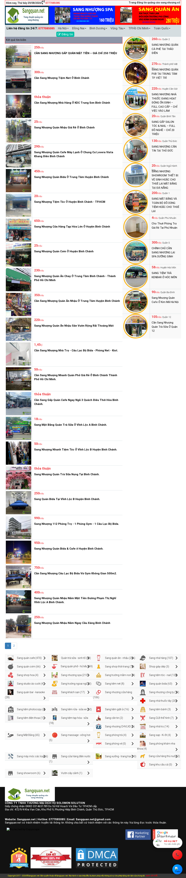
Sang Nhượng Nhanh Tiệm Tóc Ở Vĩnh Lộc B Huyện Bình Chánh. (75, 449)
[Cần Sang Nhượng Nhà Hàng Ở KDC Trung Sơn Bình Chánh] (18, 106)
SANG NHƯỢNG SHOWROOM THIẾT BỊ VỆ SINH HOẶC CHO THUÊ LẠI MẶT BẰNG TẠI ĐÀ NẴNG (165, 179)
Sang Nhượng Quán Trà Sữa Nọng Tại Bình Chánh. (67, 474)
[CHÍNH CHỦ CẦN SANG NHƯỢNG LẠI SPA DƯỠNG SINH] (135, 251)
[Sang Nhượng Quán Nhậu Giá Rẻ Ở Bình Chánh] (18, 130)
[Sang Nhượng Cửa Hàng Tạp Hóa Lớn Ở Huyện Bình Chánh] (18, 230)
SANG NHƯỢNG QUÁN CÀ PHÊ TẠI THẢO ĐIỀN (165, 49)
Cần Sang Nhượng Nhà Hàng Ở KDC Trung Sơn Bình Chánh (72, 102)
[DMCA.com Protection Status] (97, 855)
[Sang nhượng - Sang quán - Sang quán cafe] (27, 15)
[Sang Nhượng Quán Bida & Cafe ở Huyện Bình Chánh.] (18, 552)
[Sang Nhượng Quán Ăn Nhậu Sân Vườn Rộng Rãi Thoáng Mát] (18, 329)
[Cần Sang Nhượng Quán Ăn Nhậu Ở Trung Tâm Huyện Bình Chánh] (18, 304)
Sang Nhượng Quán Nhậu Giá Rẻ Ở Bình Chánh (64, 127)
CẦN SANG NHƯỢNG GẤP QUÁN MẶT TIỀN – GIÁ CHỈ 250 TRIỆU (75, 53)
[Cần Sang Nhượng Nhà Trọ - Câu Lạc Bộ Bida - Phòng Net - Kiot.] (18, 353)
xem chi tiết (151, 875)
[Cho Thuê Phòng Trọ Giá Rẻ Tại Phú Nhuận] (135, 226)
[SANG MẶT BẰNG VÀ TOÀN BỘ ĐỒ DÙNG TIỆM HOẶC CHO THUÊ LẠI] (135, 202)
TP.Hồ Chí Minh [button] (138, 28)
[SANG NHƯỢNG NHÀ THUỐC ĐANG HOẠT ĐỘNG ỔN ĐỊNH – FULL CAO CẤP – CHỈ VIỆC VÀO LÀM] (135, 97)
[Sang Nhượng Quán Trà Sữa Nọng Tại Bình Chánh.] (18, 477)
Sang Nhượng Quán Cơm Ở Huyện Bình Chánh (64, 251)
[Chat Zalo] (177, 869)
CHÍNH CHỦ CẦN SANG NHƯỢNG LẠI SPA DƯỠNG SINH (163, 252)
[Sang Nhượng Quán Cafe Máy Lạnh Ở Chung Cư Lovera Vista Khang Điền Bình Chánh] (18, 155)
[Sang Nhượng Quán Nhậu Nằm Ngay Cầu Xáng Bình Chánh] (18, 626)
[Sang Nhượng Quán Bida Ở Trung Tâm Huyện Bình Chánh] (18, 180)
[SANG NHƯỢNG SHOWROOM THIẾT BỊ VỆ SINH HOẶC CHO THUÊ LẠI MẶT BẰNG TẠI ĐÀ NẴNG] (135, 174)
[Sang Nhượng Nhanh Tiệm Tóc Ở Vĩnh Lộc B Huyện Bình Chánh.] (18, 452)
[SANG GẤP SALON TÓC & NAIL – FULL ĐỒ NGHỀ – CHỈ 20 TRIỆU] (135, 125)
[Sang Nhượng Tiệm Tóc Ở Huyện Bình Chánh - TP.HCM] (18, 205)
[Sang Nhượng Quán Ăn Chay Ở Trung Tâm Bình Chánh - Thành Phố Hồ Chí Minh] (18, 279)
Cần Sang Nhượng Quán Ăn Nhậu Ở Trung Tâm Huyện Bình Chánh (77, 301)
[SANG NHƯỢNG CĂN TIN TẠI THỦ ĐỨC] (135, 150)
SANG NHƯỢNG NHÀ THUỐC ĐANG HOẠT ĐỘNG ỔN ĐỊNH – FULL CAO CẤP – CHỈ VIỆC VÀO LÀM (164, 102)
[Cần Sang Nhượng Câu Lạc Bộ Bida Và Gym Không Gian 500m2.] (18, 576)
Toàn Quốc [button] (161, 28)
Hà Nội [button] (62, 28)
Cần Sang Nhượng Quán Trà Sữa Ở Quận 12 (164, 326)
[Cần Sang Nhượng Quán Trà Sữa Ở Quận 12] (135, 326)
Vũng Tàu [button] (116, 28)
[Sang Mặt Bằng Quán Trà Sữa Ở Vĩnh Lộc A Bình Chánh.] (18, 428)
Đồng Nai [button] (78, 28)
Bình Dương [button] (97, 28)
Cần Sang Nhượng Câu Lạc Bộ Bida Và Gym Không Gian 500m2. (75, 573)
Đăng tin (67, 34)
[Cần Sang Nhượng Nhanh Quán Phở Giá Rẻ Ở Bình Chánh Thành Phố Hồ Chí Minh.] (18, 378)
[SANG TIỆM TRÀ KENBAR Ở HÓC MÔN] (135, 276)
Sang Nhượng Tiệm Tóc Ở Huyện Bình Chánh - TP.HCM (69, 201)
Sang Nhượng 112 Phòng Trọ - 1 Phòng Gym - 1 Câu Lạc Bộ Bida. (76, 524)
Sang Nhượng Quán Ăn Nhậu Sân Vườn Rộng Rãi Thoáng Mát (74, 325)
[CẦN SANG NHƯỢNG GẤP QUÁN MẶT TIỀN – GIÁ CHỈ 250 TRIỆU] (18, 56)
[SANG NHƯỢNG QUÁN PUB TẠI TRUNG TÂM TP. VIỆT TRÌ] (135, 73)
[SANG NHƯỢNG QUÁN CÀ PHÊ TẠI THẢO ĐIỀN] (135, 48)
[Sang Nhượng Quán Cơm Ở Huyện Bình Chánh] (18, 254)
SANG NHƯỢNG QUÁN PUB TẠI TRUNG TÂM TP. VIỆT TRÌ (165, 73)
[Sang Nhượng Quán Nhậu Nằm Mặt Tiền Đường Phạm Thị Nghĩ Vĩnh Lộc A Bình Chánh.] (18, 601)
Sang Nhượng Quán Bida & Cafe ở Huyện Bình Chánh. (68, 548)
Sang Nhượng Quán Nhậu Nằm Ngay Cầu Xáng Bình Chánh (72, 623)
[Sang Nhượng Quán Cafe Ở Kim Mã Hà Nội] (135, 301)
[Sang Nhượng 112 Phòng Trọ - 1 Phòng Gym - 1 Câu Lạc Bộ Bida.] (18, 527)
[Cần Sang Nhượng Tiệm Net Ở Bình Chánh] (18, 81)
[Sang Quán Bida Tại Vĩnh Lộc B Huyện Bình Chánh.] (18, 502)
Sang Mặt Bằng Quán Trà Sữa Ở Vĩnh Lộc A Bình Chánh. (70, 424)
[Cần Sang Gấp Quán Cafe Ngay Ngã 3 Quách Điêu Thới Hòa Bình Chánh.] (18, 403)
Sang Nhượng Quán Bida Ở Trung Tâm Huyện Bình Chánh (71, 177)
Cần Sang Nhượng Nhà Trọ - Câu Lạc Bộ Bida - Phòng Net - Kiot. (76, 350)
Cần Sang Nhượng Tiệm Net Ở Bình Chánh (61, 78)
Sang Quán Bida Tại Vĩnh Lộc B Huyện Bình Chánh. (67, 499)
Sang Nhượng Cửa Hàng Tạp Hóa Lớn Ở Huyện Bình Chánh (72, 226)
